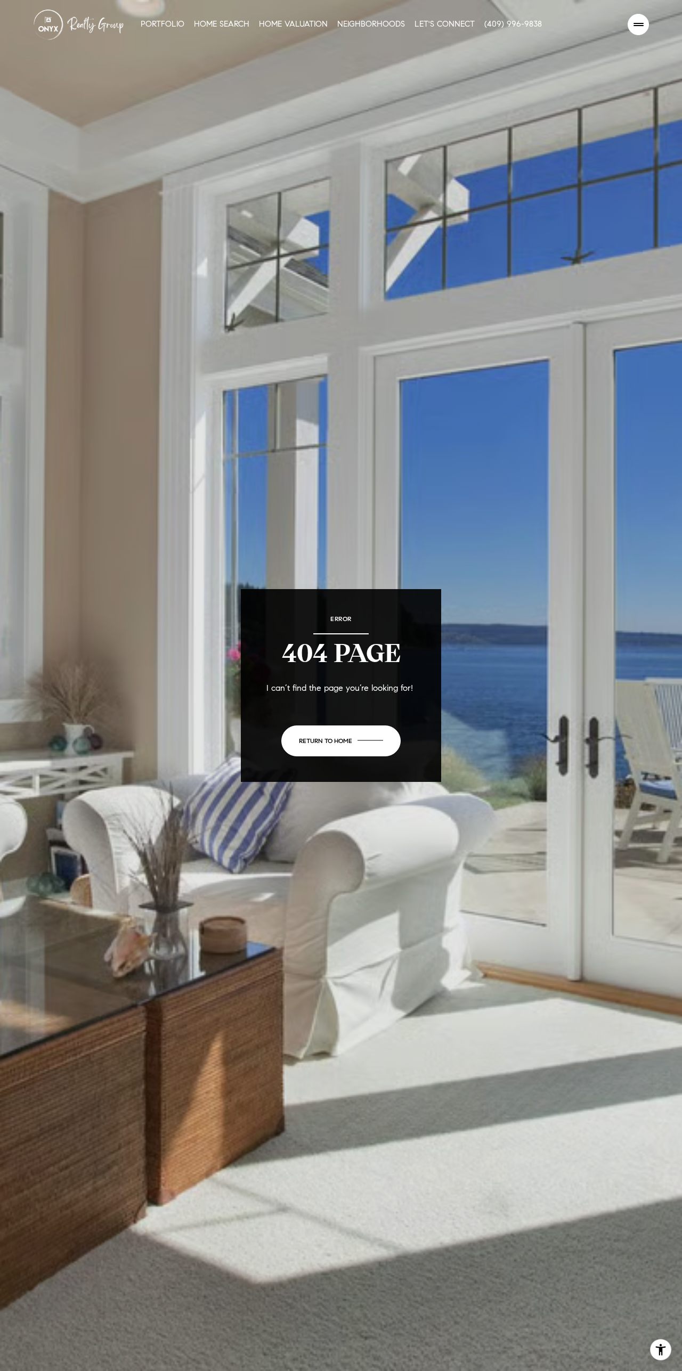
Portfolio (162, 24)
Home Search (221, 24)
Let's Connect (445, 24)
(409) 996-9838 (513, 24)
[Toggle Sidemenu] (638, 24)
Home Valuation (293, 24)
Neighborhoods (371, 24)
